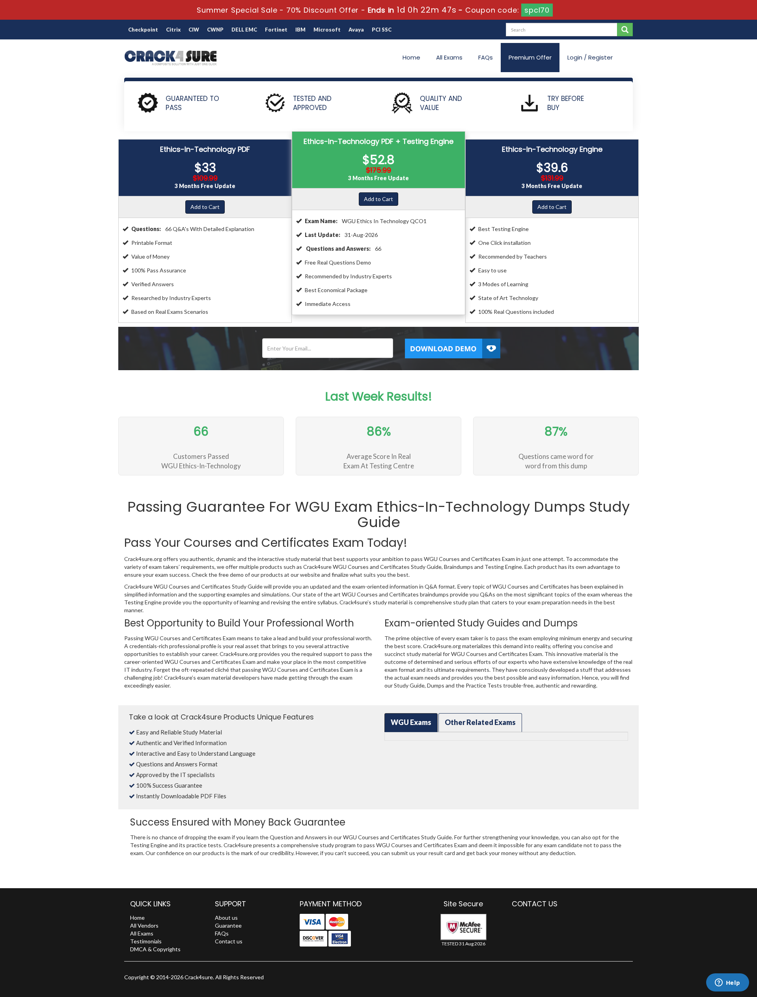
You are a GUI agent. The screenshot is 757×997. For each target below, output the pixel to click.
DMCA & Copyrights (155, 949)
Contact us (228, 941)
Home (411, 57)
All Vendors (144, 925)
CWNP (215, 29)
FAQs (485, 57)
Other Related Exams (480, 722)
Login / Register (590, 57)
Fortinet (276, 29)
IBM (300, 29)
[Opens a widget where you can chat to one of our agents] (727, 983)
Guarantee (228, 925)
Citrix (173, 29)
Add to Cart (205, 206)
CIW (193, 29)
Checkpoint (143, 29)
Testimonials (146, 941)
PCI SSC (382, 29)
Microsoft (327, 29)
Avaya (356, 29)
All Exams (449, 57)
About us (226, 917)
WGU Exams (411, 722)
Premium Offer (530, 57)
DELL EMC (244, 29)
